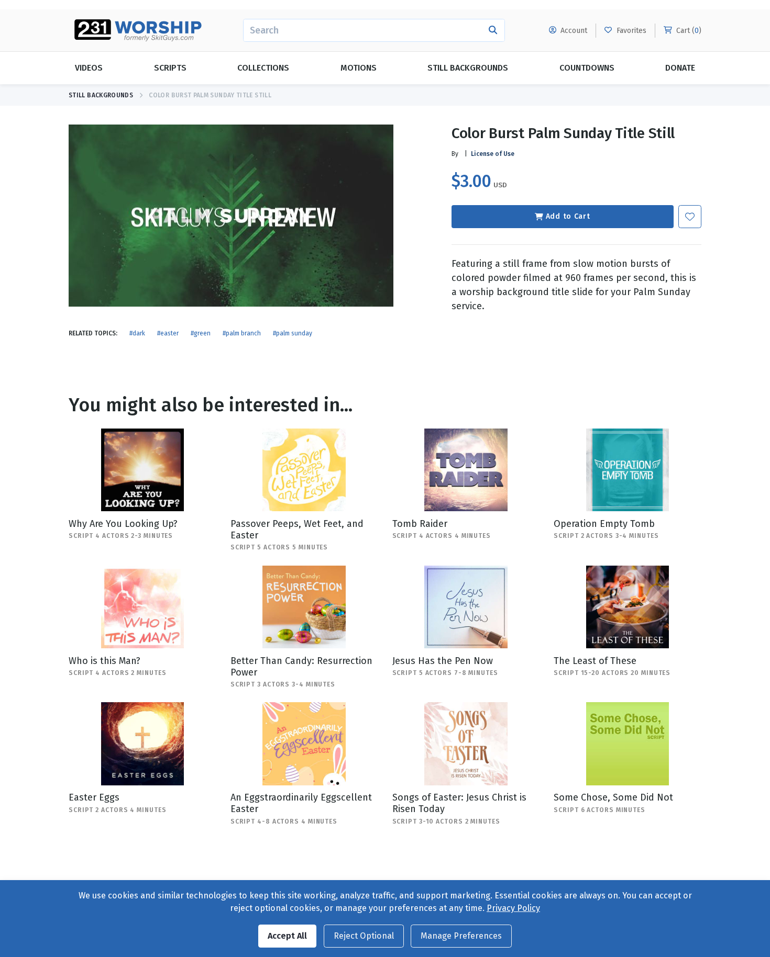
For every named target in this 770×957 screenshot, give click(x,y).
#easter (168, 333)
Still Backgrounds (467, 68)
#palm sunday (292, 333)
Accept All (287, 936)
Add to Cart (568, 216)
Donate (680, 68)
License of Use (492, 153)
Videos (89, 68)
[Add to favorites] (689, 216)
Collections (263, 68)
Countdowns (586, 68)
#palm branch (242, 333)
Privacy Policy (513, 908)
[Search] (493, 30)
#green (201, 333)
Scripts (170, 68)
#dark (137, 333)
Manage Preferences (461, 936)
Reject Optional (364, 936)
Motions (358, 68)
